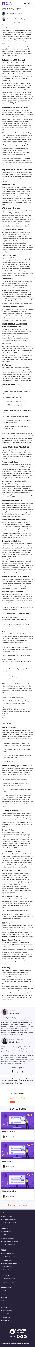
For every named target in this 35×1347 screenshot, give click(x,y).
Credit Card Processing (9, 1244)
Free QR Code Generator (9, 1256)
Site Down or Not (7, 1266)
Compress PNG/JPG (8, 1253)
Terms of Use (6, 1317)
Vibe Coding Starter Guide (9, 1222)
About (4, 1290)
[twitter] (21, 1336)
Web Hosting (6, 1235)
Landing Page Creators (9, 1238)
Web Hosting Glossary (8, 1282)
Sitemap (5, 1307)
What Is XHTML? (8, 1131)
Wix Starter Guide (7, 1216)
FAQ (4, 1300)
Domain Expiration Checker (10, 1263)
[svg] (12, 1071)
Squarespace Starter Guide (10, 1219)
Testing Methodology (8, 1310)
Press (4, 1323)
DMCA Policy (6, 1320)
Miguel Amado (17, 13)
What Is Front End (9, 1191)
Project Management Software (10, 1241)
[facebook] (18, 1336)
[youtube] (25, 1336)
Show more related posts (17, 1205)
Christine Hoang (20, 19)
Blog (4, 1294)
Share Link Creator (7, 1260)
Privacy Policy (6, 1314)
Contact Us (6, 1297)
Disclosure (5, 1304)
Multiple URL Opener (8, 1270)
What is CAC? (7, 1161)
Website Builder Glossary (9, 1278)
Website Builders (7, 1231)
